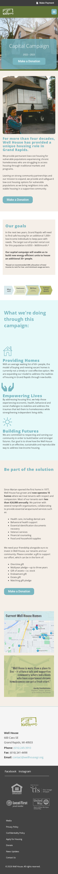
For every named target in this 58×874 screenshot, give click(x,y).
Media (9, 820)
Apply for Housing (14, 839)
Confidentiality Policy (15, 833)
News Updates (12, 851)
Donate (9, 845)
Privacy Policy (12, 826)
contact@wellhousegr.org (28, 757)
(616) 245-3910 (22, 748)
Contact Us (11, 857)
